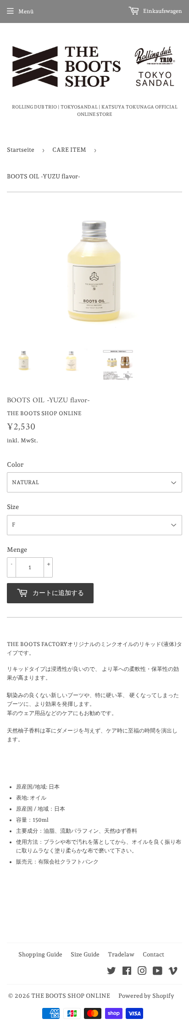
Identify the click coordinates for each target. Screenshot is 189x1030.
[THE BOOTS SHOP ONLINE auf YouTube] (157, 972)
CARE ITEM (69, 149)
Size (13, 506)
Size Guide (85, 954)
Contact (153, 954)
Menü (25, 11)
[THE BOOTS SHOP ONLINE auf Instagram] (142, 972)
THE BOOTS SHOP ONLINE (70, 995)
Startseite (20, 149)
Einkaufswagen (162, 11)
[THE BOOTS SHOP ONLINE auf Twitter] (111, 972)
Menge (17, 549)
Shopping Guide (40, 954)
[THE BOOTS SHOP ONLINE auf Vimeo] (173, 972)
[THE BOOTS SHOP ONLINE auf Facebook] (127, 972)
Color (15, 464)
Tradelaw (121, 954)
